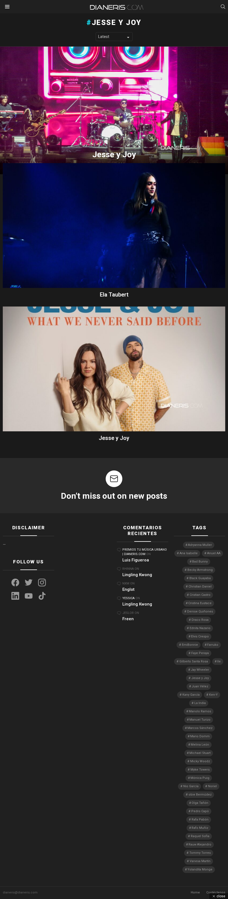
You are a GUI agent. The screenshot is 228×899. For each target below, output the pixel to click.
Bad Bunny (200, 561)
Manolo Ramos (200, 711)
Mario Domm (200, 736)
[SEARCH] (223, 6)
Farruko (212, 645)
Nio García (191, 786)
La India (200, 703)
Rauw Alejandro (200, 844)
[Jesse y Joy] (114, 110)
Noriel (212, 786)
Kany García (191, 695)
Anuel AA (213, 553)
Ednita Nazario (200, 628)
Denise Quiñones (200, 611)
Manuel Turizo (199, 719)
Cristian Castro (200, 595)
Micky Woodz (200, 761)
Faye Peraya (200, 653)
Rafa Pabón (200, 819)
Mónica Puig (199, 778)
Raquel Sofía (200, 836)
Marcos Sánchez (199, 728)
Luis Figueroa (135, 560)
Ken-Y (213, 695)
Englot (128, 589)
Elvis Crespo (200, 636)
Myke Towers (200, 769)
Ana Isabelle (189, 553)
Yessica (128, 598)
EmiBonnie (190, 645)
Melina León (200, 744)
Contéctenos (215, 892)
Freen (128, 618)
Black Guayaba (200, 578)
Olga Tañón (200, 803)
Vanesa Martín (200, 861)
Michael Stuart (199, 753)
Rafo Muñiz (200, 828)
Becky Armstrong (200, 570)
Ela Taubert (114, 294)
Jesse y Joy (114, 438)
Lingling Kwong (137, 574)
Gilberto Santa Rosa (193, 661)
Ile (219, 661)
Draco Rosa (200, 620)
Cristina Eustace (200, 603)
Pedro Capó (200, 811)
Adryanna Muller (200, 545)
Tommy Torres (200, 853)
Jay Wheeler (200, 670)
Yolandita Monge (199, 869)
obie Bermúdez (200, 794)
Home (195, 892)
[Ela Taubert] (114, 225)
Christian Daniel (200, 586)
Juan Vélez (200, 686)
